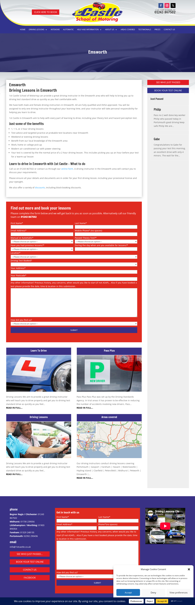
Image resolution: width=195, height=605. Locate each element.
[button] (188, 569)
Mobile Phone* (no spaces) (88, 230)
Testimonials (144, 29)
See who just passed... (30, 553)
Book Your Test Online (30, 561)
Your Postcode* (18, 275)
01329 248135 (27, 532)
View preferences (179, 592)
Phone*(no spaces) (107, 524)
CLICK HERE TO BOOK (45, 12)
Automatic (68, 29)
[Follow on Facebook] (160, 5)
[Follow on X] (173, 5)
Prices (157, 29)
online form (67, 168)
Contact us (169, 29)
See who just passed (168, 82)
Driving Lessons (36, 29)
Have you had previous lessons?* (27, 245)
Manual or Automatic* (22, 237)
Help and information (88, 29)
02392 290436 (31, 536)
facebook (30, 577)
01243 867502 (165, 12)
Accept (128, 592)
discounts (40, 187)
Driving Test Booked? (21, 260)
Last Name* (81, 223)
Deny (153, 592)
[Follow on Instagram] (167, 5)
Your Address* (18, 268)
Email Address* (19, 230)
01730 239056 (28, 521)
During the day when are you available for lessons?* (101, 245)
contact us (29, 569)
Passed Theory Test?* (86, 237)
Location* (15, 252)
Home (22, 29)
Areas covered (128, 29)
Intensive (55, 29)
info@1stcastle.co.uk (20, 546)
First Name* (17, 223)
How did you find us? (21, 320)
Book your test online (168, 90)
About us (109, 29)
